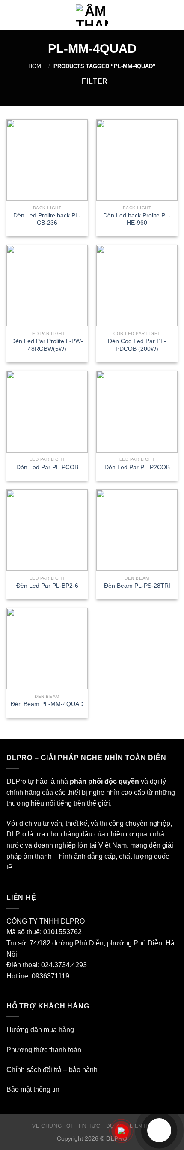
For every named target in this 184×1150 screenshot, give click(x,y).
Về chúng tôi (52, 1126)
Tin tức (89, 1126)
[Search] (174, 15)
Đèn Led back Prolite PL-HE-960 (137, 219)
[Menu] (11, 14)
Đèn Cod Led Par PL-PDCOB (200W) (137, 345)
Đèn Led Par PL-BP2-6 (47, 586)
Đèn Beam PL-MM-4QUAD (47, 704)
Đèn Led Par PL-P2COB (137, 467)
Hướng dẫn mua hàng (40, 1029)
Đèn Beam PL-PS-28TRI (137, 586)
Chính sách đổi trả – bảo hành (52, 1069)
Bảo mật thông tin (32, 1089)
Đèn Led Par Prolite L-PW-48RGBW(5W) (47, 345)
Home (36, 66)
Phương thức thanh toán (43, 1049)
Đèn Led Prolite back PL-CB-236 (47, 219)
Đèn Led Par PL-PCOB (47, 467)
